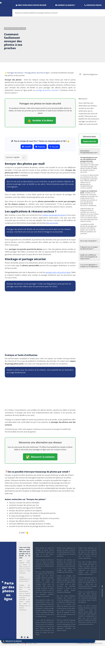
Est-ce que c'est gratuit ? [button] (88, 241)
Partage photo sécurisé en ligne (15, 28)
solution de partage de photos (54, 215)
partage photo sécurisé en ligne (58, 272)
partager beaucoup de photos (87, 608)
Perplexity (41, 147)
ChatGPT (28, 147)
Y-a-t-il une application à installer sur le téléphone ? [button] (89, 266)
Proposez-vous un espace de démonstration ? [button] (89, 248)
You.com (55, 147)
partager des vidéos (48, 612)
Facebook (59, 592)
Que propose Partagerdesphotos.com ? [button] (89, 152)
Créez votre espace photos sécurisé (31, 5)
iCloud (67, 588)
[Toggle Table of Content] (23, 157)
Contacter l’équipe (94, 5)
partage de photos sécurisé (47, 90)
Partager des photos (15, 73)
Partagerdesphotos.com (10, 643)
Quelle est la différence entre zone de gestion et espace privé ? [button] (88, 256)
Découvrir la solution (40, 457)
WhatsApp (67, 592)
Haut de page (102, 591)
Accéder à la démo (40, 120)
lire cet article (52, 223)
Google (69, 576)
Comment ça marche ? (66, 5)
